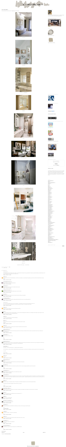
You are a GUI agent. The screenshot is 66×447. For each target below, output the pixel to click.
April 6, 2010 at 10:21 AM (7, 318)
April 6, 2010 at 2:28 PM (7, 386)
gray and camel (50, 204)
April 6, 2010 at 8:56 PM (7, 409)
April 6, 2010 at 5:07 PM (7, 398)
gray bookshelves (50, 206)
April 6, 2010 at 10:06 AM (7, 314)
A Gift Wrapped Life (25, 92)
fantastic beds (49, 199)
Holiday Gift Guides (50, 180)
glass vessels (49, 201)
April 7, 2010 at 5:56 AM (7, 423)
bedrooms (49, 187)
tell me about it (50, 237)
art (48, 184)
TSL (4, 311)
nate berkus (49, 226)
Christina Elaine (5, 334)
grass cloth (49, 202)
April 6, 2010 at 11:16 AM (7, 327)
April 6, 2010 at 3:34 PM (7, 394)
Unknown (4, 276)
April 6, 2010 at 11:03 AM (7, 323)
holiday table (49, 216)
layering (49, 219)
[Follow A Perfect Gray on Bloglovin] (51, 111)
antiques (49, 183)
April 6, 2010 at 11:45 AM (7, 353)
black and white (50, 188)
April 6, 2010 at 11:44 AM (7, 344)
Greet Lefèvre (5, 364)
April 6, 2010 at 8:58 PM (7, 414)
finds (48, 200)
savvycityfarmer (5, 420)
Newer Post (3, 432)
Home (23, 432)
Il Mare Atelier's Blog (5, 408)
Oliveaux (25, 240)
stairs (48, 235)
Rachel (4, 392)
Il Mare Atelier (5, 404)
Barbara (4, 320)
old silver (49, 227)
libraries (49, 220)
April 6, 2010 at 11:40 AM (7, 339)
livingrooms (49, 221)
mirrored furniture (50, 223)
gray (6, 267)
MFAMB (4, 396)
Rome (48, 181)
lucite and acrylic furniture (51, 222)
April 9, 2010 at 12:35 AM (7, 429)
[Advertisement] (51, 56)
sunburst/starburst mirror (51, 236)
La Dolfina (4, 411)
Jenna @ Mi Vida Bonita (6, 425)
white (48, 241)
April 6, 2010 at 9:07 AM (7, 300)
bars (48, 185)
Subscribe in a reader (50, 168)
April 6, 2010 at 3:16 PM (7, 390)
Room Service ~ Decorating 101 (7, 400)
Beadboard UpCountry (6, 329)
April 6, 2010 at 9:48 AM (7, 309)
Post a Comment (4, 431)
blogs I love (49, 189)
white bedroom (50, 242)
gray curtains (49, 208)
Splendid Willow (5, 346)
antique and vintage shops (51, 182)
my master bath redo (50, 225)
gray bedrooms (50, 205)
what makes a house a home (51, 240)
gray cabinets (49, 207)
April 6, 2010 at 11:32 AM (7, 332)
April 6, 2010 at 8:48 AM (7, 296)
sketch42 (4, 316)
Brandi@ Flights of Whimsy (6, 388)
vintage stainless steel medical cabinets (53, 239)
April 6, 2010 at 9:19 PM (7, 418)
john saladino (49, 217)
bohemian (49, 190)
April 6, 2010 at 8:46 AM (7, 292)
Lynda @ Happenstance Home (7, 281)
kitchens (49, 218)
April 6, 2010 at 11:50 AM (7, 368)
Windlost (4, 380)
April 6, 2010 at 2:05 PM (7, 378)
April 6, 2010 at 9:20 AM (7, 305)
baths (4, 267)
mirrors (49, 224)
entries (49, 198)
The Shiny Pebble (5, 374)
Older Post (44, 432)
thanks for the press (50, 238)
